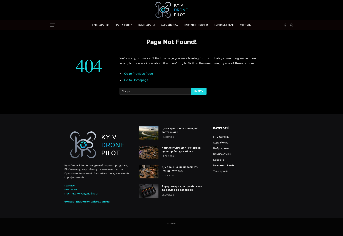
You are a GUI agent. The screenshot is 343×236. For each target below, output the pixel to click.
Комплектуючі (224, 25)
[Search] (291, 25)
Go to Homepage (136, 80)
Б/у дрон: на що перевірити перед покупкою (180, 168)
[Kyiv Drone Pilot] (171, 10)
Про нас (69, 185)
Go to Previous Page (138, 73)
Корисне (245, 25)
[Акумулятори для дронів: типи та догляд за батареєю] (148, 191)
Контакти (70, 189)
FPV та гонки (123, 25)
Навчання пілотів (196, 25)
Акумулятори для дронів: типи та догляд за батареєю (182, 188)
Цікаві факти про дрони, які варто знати (180, 130)
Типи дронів (100, 25)
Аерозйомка (169, 25)
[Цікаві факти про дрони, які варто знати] (148, 133)
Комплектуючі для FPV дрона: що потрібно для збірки (181, 149)
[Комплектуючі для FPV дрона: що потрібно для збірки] (148, 152)
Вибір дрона (146, 25)
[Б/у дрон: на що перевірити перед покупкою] (148, 171)
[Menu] (52, 25)
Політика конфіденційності (81, 193)
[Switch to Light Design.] (285, 25)
